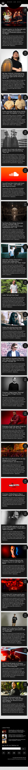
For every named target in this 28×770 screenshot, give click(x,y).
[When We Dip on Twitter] (8, 752)
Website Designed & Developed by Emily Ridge (17, 759)
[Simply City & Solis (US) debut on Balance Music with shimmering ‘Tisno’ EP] (14, 138)
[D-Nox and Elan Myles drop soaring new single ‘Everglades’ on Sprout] (14, 102)
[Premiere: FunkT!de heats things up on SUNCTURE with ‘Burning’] (14, 417)
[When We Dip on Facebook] (3, 752)
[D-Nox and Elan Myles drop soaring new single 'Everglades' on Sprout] (4, 741)
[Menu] (3, 3)
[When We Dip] (14, 5)
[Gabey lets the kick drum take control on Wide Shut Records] (14, 318)
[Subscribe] (23, 748)
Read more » (12, 45)
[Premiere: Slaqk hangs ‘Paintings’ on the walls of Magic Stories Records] (14, 383)
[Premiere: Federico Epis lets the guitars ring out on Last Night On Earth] (14, 551)
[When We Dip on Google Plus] (24, 752)
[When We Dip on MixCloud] (19, 752)
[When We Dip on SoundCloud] (14, 752)
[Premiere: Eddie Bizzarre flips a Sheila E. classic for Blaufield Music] (14, 485)
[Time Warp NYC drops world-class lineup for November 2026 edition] (14, 585)
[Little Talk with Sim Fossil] (14, 286)
